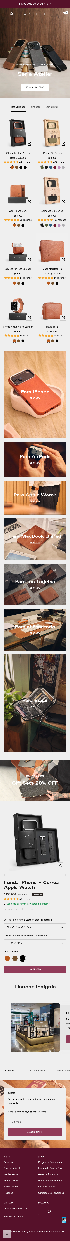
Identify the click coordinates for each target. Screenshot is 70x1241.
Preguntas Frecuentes (50, 1162)
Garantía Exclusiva (48, 1174)
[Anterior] (5, 875)
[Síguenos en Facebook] (42, 1211)
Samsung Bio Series (52, 211)
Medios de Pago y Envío (50, 1168)
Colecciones (10, 1162)
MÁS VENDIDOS (18, 107)
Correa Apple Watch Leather (18, 327)
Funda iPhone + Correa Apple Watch (31, 885)
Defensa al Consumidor (50, 1181)
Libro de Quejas (46, 1187)
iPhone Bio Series (52, 153)
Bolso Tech (52, 327)
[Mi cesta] (64, 13)
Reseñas (8, 1193)
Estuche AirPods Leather (18, 269)
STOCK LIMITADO (35, 87)
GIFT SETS (36, 107)
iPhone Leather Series (18, 153)
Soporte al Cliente (13, 1217)
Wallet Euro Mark (18, 211)
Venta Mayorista (12, 1181)
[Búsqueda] (11, 13)
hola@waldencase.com (16, 1208)
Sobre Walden (11, 1187)
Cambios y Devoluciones (51, 1193)
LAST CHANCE (52, 107)
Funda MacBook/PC (52, 269)
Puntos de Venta (12, 1168)
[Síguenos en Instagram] (49, 1211)
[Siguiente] (64, 875)
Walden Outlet (11, 1174)
